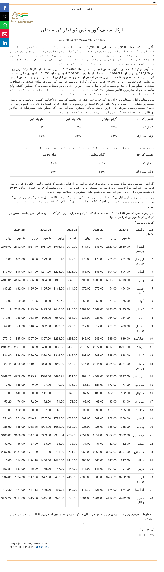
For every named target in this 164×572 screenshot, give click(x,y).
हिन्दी (47, 546)
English (40, 546)
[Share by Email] (4, 33)
